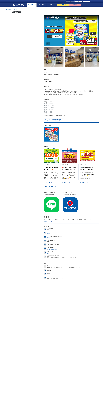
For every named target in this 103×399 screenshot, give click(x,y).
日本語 (70, 1)
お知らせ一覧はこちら (51, 186)
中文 (86, 1)
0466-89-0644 (49, 82)
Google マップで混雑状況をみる (54, 120)
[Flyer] (51, 134)
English (78, 1)
